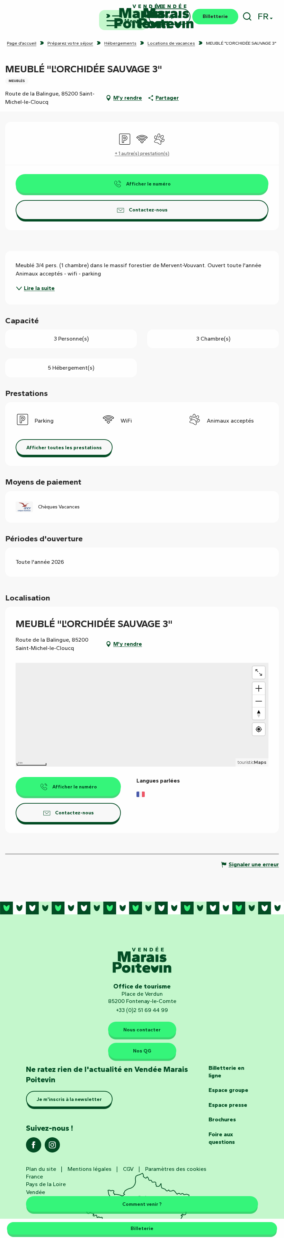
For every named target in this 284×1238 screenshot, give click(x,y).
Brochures (222, 1119)
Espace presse (227, 1105)
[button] (247, 16)
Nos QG (142, 1051)
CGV (128, 1169)
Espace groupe (228, 1090)
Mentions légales (90, 1169)
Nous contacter (142, 1030)
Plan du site (41, 1169)
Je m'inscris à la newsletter (69, 1099)
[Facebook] (33, 1147)
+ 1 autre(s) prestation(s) (142, 153)
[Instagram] (52, 1147)
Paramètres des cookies (175, 1169)
